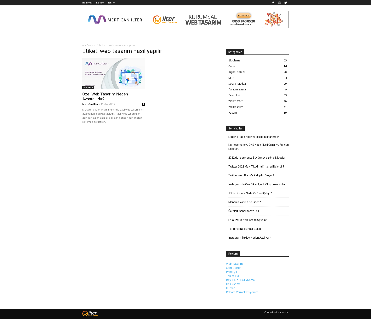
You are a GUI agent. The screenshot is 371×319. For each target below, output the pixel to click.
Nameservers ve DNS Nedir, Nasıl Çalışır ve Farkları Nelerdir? (258, 146)
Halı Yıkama (233, 284)
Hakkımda (87, 2)
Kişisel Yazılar (236, 72)
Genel (232, 66)
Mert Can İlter (90, 104)
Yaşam (232, 112)
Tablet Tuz (232, 276)
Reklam (100, 2)
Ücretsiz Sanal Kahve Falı (243, 211)
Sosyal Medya (237, 83)
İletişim (111, 2)
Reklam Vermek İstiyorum (242, 292)
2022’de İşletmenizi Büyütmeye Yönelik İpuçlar (256, 157)
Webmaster (235, 101)
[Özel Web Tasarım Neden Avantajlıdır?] (113, 73)
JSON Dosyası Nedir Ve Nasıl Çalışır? (250, 193)
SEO (231, 78)
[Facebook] (273, 2)
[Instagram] (279, 2)
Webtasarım (235, 107)
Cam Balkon (233, 268)
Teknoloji (234, 95)
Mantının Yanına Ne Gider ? (244, 202)
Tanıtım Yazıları (237, 89)
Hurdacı (231, 288)
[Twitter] (286, 2)
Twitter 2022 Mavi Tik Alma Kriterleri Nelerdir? (256, 166)
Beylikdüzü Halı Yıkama (240, 280)
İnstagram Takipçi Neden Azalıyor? (249, 237)
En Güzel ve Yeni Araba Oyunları (247, 219)
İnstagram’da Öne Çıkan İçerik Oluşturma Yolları (257, 184)
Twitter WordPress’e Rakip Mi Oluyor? (251, 175)
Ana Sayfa (87, 45)
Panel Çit (231, 272)
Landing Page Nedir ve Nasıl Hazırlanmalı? (253, 136)
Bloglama (88, 87)
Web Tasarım (234, 263)
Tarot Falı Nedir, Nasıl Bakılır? (245, 228)
